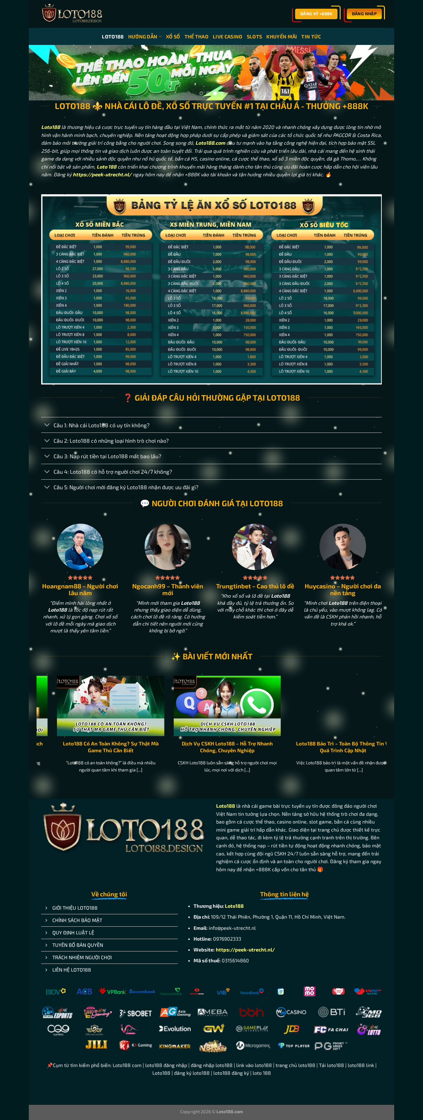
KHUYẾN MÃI (281, 36)
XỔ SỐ (173, 36)
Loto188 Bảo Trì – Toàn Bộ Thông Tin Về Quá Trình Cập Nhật (103, 748)
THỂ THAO (197, 36)
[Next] (379, 74)
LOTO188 (113, 36)
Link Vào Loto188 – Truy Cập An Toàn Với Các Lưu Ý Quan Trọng (220, 748)
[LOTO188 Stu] (72, 13)
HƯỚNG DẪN (143, 36)
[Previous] (44, 74)
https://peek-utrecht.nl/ (245, 951)
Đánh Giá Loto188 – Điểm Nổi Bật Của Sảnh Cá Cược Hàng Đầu (336, 748)
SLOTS (254, 36)
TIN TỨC (311, 36)
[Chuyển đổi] (47, 427)
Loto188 (50, 128)
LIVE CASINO (227, 36)
